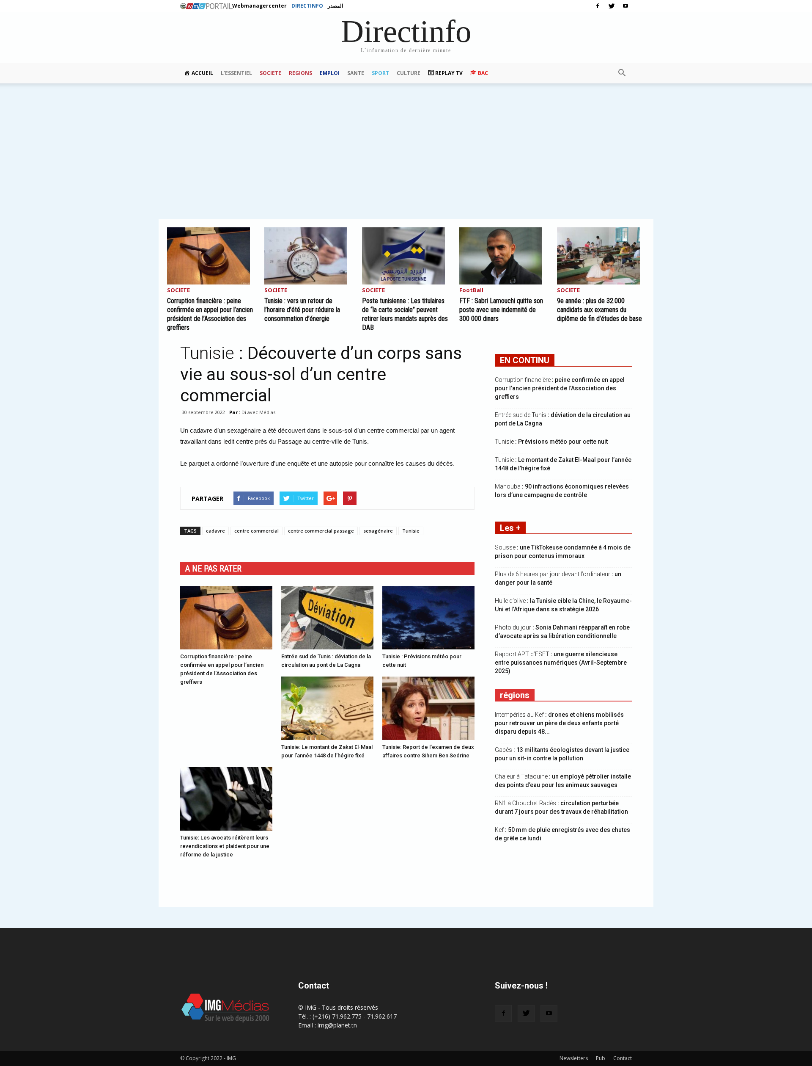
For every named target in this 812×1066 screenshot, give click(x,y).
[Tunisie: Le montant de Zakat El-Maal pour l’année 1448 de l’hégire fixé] (327, 708)
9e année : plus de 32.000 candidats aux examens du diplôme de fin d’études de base (599, 310)
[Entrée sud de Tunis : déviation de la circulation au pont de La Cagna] (327, 617)
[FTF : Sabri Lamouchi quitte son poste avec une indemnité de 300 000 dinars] (503, 255)
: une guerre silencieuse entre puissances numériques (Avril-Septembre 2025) (561, 662)
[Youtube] (625, 6)
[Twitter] (611, 6)
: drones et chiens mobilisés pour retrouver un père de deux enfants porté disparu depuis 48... (559, 723)
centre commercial (256, 530)
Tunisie (411, 530)
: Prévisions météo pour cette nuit (551, 441)
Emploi (330, 73)
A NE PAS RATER (213, 568)
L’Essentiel (236, 73)
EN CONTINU (524, 360)
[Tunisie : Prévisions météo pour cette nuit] (428, 617)
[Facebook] (597, 6)
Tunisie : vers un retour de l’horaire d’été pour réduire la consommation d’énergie (302, 310)
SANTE (355, 73)
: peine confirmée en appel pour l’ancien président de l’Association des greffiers (560, 388)
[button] (622, 73)
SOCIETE (270, 73)
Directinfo (307, 5)
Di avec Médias (258, 412)
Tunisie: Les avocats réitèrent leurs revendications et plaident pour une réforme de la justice (224, 846)
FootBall (471, 290)
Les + (510, 528)
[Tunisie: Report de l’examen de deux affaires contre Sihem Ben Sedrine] (428, 708)
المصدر (335, 5)
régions (514, 695)
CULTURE (408, 73)
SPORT (380, 73)
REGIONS (300, 73)
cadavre (215, 530)
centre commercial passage (321, 530)
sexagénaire (378, 530)
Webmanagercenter (259, 5)
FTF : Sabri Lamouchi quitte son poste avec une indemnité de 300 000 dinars (501, 310)
